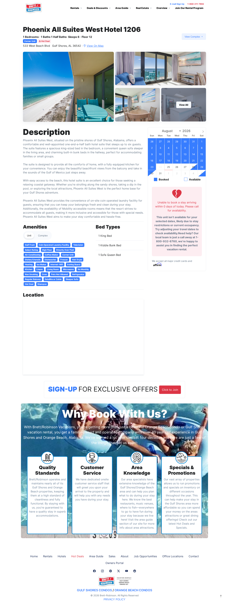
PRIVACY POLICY (114, 599)
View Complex (193, 36)
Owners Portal (114, 563)
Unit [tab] (29, 235)
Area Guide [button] (121, 8)
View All (183, 104)
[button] (68, 87)
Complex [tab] (43, 235)
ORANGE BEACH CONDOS (133, 590)
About (124, 556)
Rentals (47, 556)
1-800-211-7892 (195, 4)
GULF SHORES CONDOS (94, 590)
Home (34, 556)
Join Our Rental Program (189, 8)
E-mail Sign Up (177, 4)
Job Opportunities (145, 556)
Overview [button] (161, 8)
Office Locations (172, 556)
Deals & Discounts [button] (97, 8)
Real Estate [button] (142, 8)
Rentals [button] (74, 8)
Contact (194, 556)
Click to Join (170, 389)
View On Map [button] (95, 45)
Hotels (62, 556)
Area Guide (96, 556)
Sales (112, 556)
